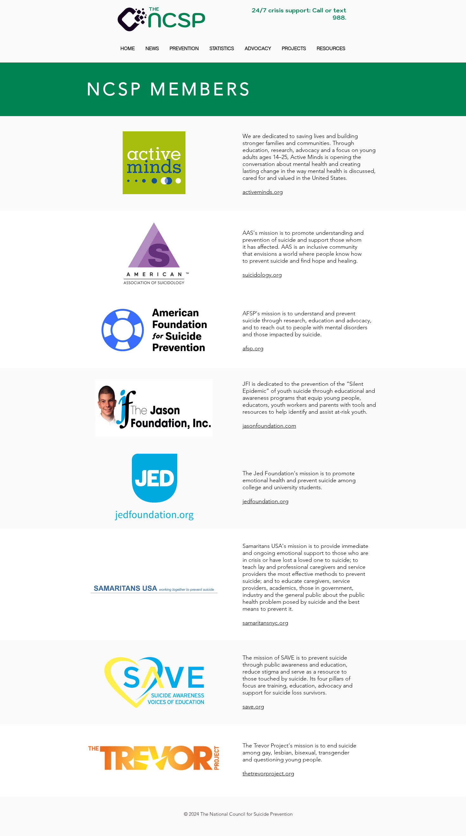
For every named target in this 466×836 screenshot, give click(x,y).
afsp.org (253, 348)
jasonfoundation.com (269, 425)
